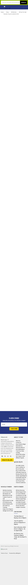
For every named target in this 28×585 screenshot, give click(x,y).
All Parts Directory (20, 490)
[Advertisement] (14, 569)
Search (23, 2)
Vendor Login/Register (21, 476)
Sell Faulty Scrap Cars (21, 472)
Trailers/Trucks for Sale (7, 498)
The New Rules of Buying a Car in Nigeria (20, 517)
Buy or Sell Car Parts (20, 471)
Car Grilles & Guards (20, 502)
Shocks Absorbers (20, 506)
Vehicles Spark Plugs (21, 499)
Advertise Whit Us (20, 447)
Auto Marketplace (20, 449)
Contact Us (18, 442)
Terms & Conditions (21, 482)
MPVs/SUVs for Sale (7, 495)
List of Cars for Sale (7, 492)
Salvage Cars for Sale (8, 511)
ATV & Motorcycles (7, 502)
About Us (18, 441)
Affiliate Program (20, 458)
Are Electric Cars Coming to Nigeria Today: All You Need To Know (20, 536)
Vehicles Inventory (7, 490)
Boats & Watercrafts (8, 504)
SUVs (5, 446)
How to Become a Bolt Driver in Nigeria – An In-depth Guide (20, 528)
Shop (7, 12)
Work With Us (19, 446)
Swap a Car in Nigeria (8, 509)
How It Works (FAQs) (21, 444)
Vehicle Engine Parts (21, 492)
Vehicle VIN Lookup (20, 454)
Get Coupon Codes (20, 456)
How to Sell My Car (20, 467)
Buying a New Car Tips (21, 474)
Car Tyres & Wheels (20, 494)
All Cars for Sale (22, 12)
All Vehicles (13, 12)
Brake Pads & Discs (20, 500)
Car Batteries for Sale (21, 495)
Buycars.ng (7, 546)
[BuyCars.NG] (7, 7)
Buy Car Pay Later (20, 469)
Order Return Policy (20, 479)
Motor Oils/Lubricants (21, 497)
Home (2, 12)
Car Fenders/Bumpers (21, 504)
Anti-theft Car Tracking (6, 506)
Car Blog (18, 453)
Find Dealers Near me (21, 477)
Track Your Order (20, 451)
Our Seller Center (20, 465)
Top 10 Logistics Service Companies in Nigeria (19, 522)
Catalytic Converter (20, 507)
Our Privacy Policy (20, 481)
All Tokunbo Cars (7, 494)
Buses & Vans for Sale (8, 500)
